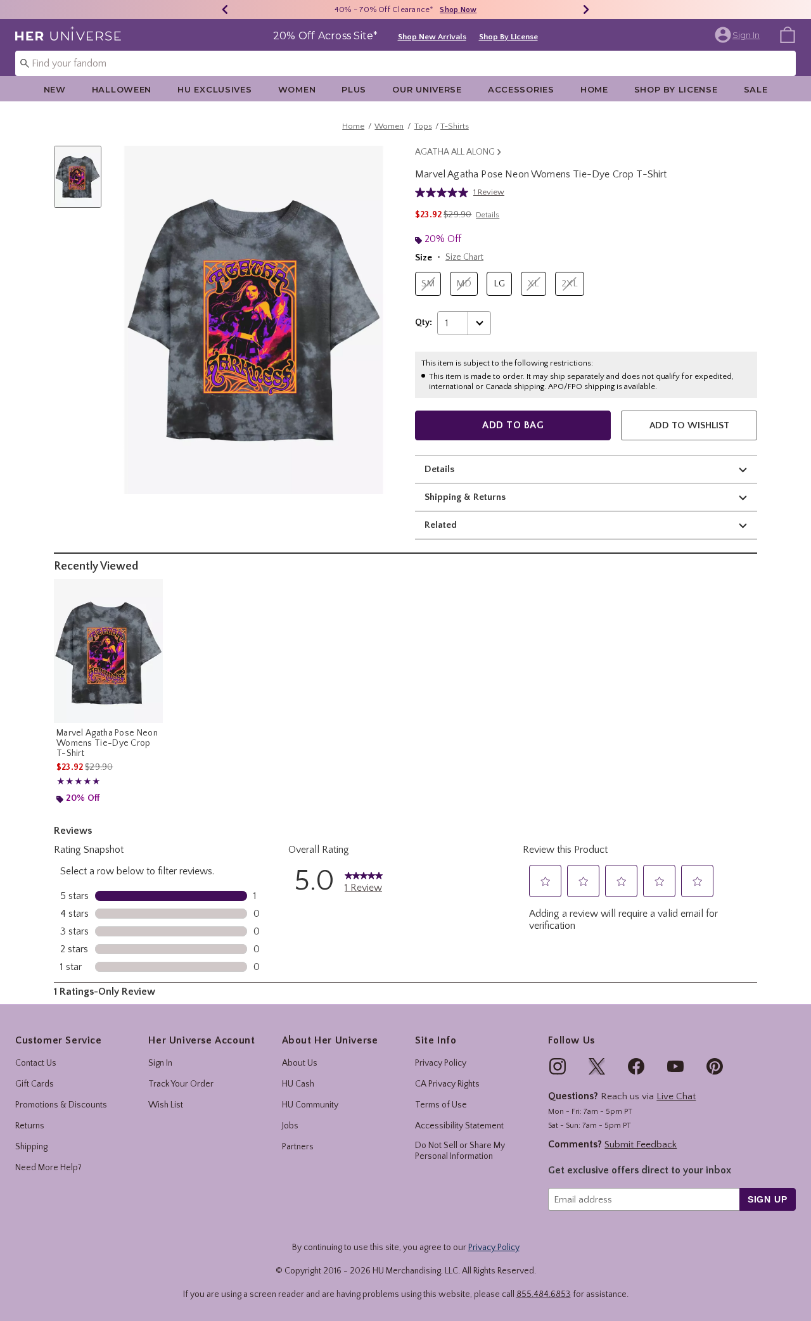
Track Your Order (181, 1084)
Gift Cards (34, 1084)
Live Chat (676, 1096)
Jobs (290, 1126)
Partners (298, 1147)
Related (441, 525)
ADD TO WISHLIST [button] (689, 425)
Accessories (521, 89)
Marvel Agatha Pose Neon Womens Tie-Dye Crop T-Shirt (107, 743)
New (55, 89)
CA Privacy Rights (447, 1084)
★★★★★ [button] (78, 781)
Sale (756, 89)
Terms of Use (441, 1105)
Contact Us (35, 1063)
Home (594, 89)
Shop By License (508, 36)
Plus (354, 89)
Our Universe (427, 89)
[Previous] (224, 9)
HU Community (310, 1105)
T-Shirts (454, 126)
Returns (29, 1126)
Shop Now (458, 10)
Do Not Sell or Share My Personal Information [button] (460, 1150)
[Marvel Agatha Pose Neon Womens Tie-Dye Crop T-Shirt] (108, 650)
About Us (299, 1063)
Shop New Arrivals (432, 36)
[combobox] (405, 63)
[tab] (82, 183)
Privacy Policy (440, 1063)
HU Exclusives (214, 89)
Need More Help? (48, 1168)
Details (439, 469)
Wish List (165, 1105)
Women (297, 89)
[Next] (586, 9)
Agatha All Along (455, 152)
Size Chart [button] (464, 257)
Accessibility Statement (459, 1126)
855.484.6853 (543, 1294)
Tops (423, 126)
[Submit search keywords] (24, 62)
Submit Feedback (640, 1144)
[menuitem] (787, 34)
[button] (738, 34)
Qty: (423, 322)
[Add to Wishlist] (150, 592)
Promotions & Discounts (61, 1105)
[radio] (428, 284)
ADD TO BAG (513, 425)
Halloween (121, 89)
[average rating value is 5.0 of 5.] (444, 193)
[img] (557, 1066)
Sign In (160, 1063)
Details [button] (487, 215)
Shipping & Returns (465, 497)
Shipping (31, 1147)
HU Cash (298, 1084)
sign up (768, 1199)
